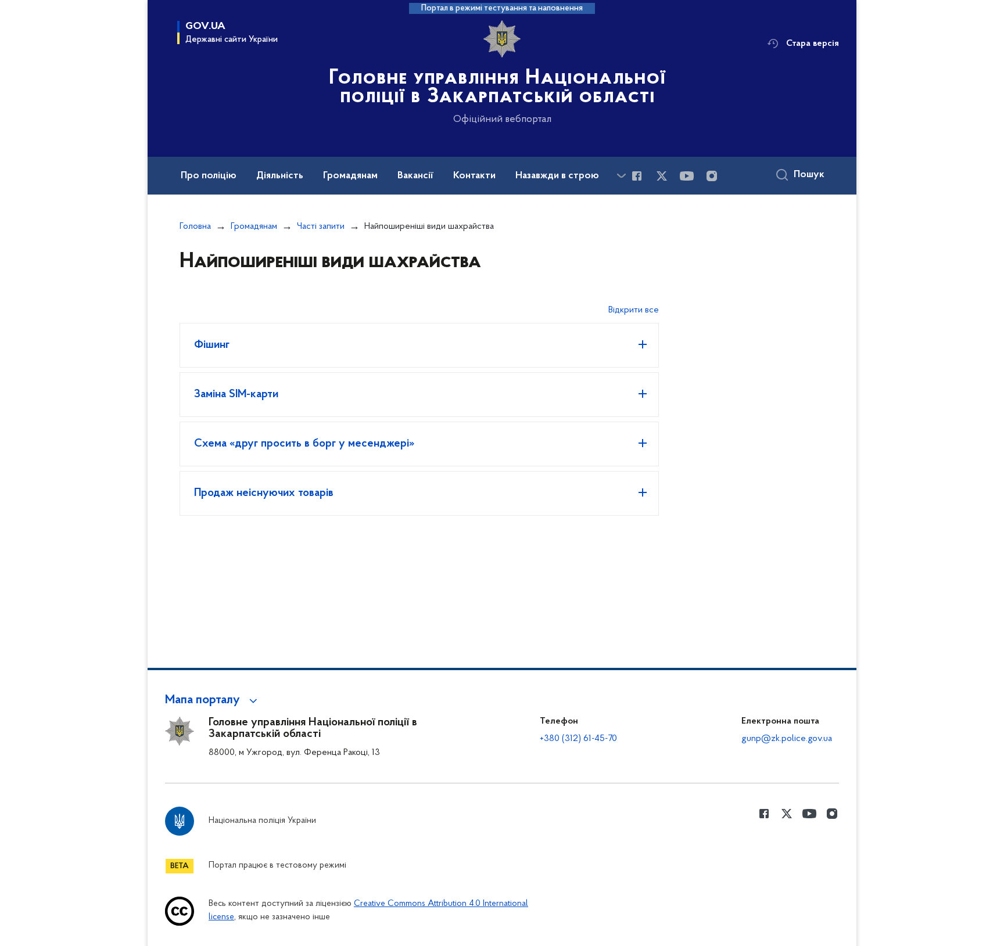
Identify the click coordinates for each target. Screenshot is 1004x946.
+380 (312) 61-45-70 (578, 738)
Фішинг (212, 345)
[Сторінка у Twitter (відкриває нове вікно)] (662, 176)
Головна (195, 226)
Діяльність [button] (279, 176)
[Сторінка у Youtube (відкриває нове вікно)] (687, 176)
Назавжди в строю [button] (557, 176)
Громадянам (254, 226)
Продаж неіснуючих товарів (264, 493)
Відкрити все (633, 310)
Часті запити (321, 226)
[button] (213, 700)
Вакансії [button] (415, 176)
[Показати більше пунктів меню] (621, 176)
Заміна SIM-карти (236, 394)
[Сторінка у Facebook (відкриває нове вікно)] (637, 176)
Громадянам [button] (350, 176)
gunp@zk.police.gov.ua (786, 738)
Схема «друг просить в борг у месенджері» (304, 443)
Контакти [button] (474, 176)
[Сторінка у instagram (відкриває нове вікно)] (712, 176)
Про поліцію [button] (208, 176)
